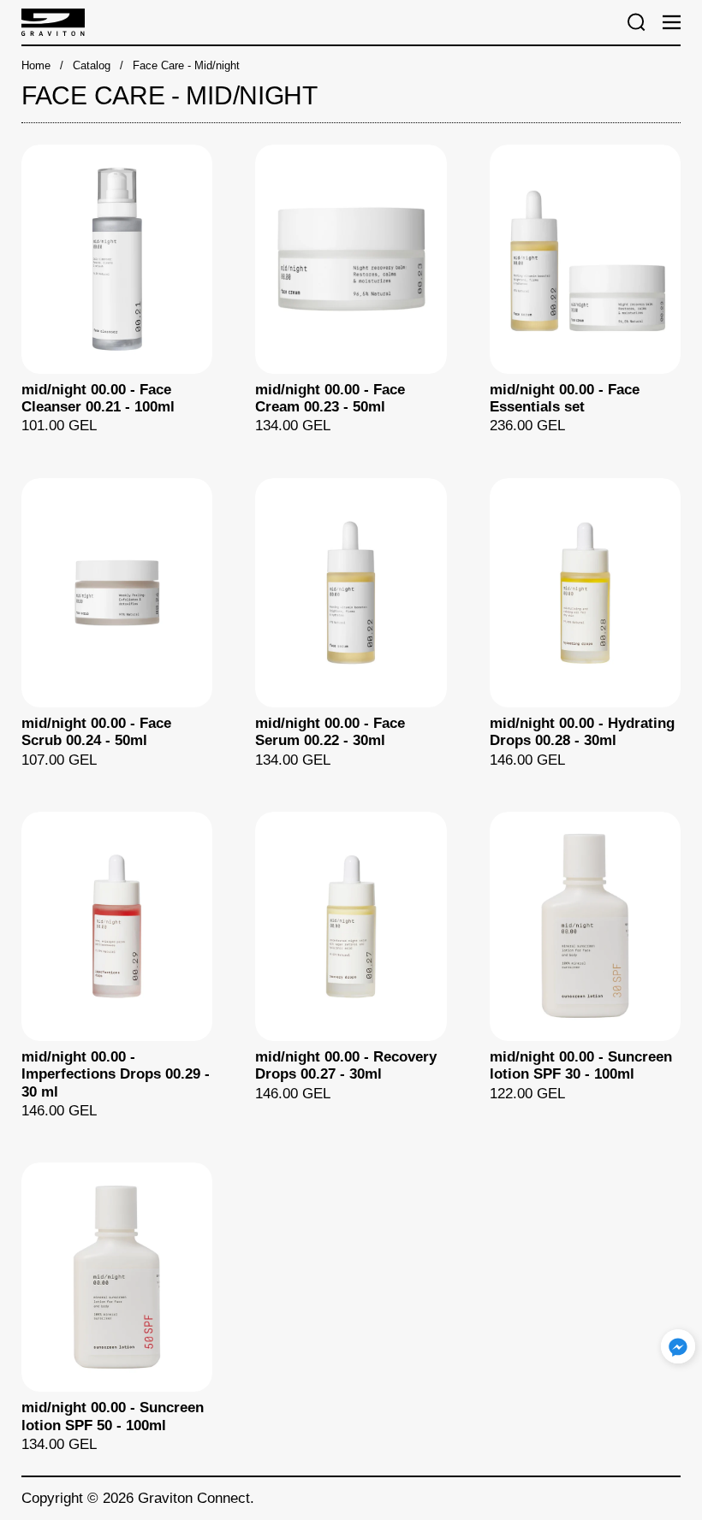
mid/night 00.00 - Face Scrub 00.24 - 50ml (117, 623)
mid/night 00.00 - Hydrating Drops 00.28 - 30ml (585, 623)
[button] (636, 22)
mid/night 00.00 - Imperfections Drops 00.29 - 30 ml (117, 966)
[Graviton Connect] (314, 22)
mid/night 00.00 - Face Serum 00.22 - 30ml (350, 623)
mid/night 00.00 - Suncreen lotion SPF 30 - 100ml (585, 966)
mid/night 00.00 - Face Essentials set (585, 290)
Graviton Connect (194, 1498)
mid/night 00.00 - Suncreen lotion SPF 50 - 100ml (117, 1308)
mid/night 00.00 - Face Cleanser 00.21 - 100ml (117, 290)
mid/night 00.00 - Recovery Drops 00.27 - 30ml (350, 966)
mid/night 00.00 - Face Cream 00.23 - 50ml (350, 290)
